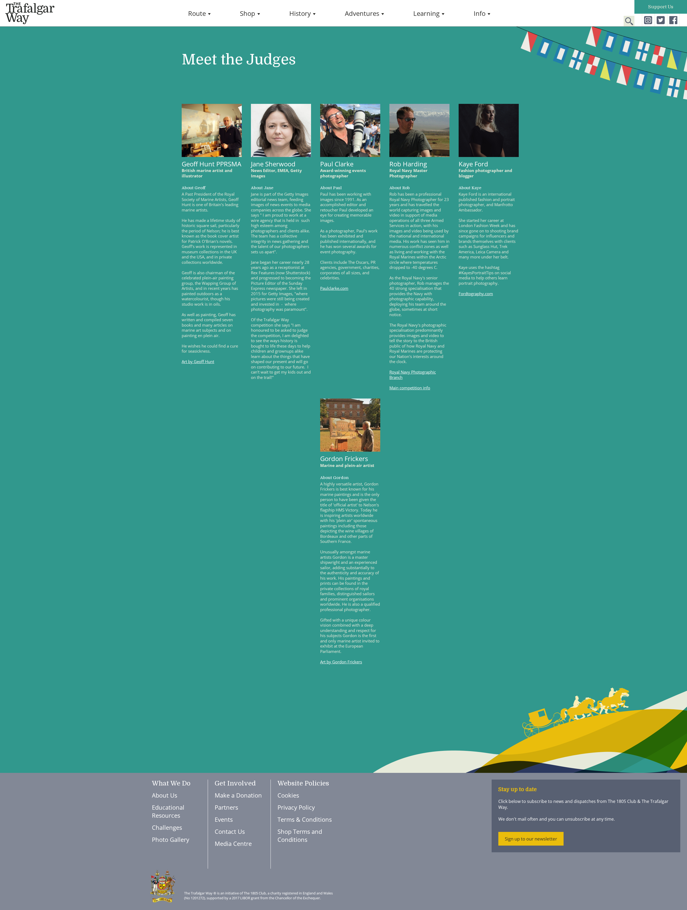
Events (224, 819)
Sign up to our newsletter (531, 839)
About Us (164, 795)
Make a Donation (238, 795)
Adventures (362, 13)
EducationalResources (168, 811)
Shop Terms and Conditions (299, 835)
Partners (226, 807)
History (300, 13)
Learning (426, 13)
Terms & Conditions (304, 819)
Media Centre (233, 843)
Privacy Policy (296, 807)
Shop (247, 13)
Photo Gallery (170, 839)
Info (479, 13)
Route (197, 13)
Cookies (288, 795)
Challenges (167, 827)
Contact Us (230, 831)
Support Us (660, 6)
